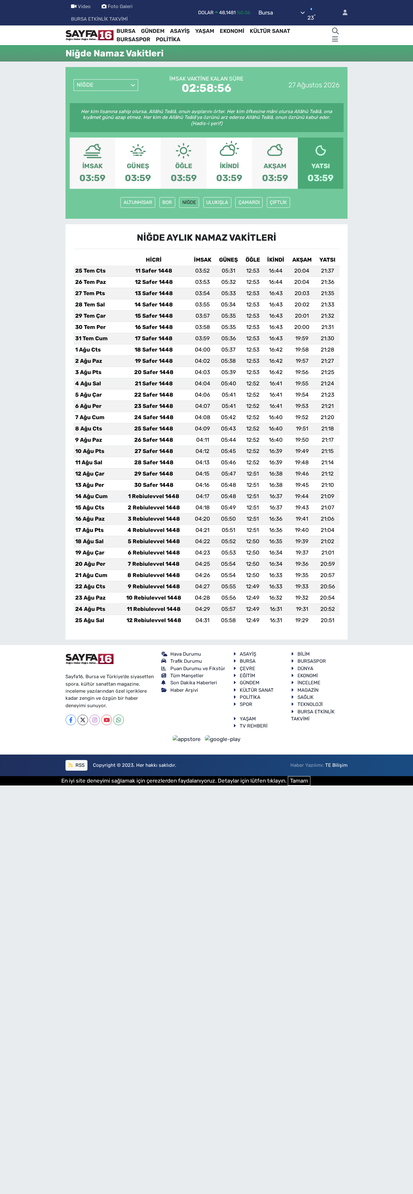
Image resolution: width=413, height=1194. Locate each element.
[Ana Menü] (335, 39)
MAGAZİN (307, 690)
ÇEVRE (247, 668)
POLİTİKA (168, 39)
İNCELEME (308, 683)
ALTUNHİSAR (138, 202)
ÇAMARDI (249, 202)
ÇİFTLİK (278, 202)
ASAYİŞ (180, 31)
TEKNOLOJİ (310, 704)
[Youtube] (106, 720)
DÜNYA (305, 668)
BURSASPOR (133, 39)
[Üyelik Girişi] (342, 13)
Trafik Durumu (186, 661)
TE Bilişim (336, 765)
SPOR (246, 704)
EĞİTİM (247, 676)
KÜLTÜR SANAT (270, 31)
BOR (167, 202)
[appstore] (187, 739)
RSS (79, 765)
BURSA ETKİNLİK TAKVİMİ (99, 19)
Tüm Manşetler (187, 676)
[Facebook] (70, 720)
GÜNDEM (153, 31)
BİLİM (303, 654)
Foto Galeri (120, 6)
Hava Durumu (185, 654)
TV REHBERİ (253, 726)
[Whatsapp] (118, 720)
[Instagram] (94, 720)
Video (84, 6)
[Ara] (335, 31)
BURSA (126, 31)
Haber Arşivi (184, 690)
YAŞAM (204, 31)
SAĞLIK (305, 697)
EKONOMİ (232, 31)
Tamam (299, 780)
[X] (82, 720)
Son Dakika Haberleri (193, 683)
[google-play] (223, 739)
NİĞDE (189, 202)
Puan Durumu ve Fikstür (197, 668)
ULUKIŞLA (217, 202)
